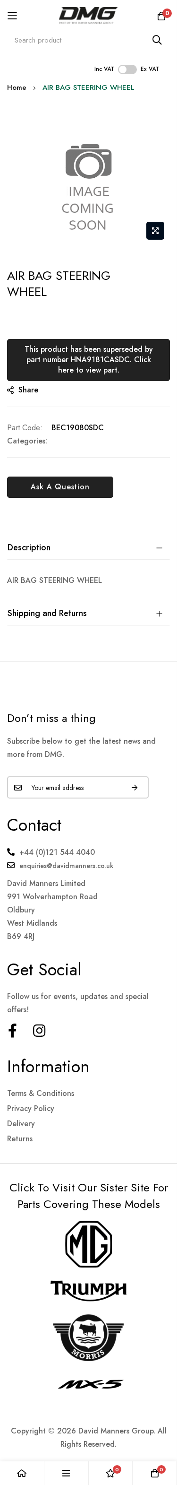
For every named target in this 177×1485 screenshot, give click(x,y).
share (28, 389)
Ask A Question (60, 486)
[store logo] (88, 15)
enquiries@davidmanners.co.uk (66, 865)
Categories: (27, 440)
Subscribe (134, 787)
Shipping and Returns (47, 613)
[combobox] (88, 40)
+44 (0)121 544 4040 (57, 852)
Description (29, 547)
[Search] (157, 40)
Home (16, 87)
